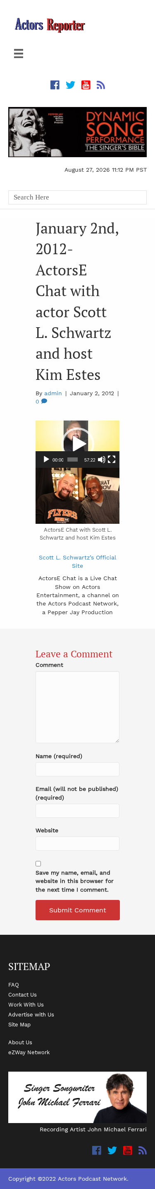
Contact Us (22, 994)
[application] (77, 444)
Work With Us (26, 1004)
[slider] (72, 459)
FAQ (13, 984)
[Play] (46, 459)
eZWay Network (29, 1052)
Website (47, 830)
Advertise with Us (31, 1014)
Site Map (19, 1024)
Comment (49, 664)
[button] (77, 444)
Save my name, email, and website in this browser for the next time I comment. (75, 881)
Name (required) (59, 756)
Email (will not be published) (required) (77, 792)
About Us (20, 1042)
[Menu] (18, 53)
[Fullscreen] (111, 459)
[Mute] (102, 459)
